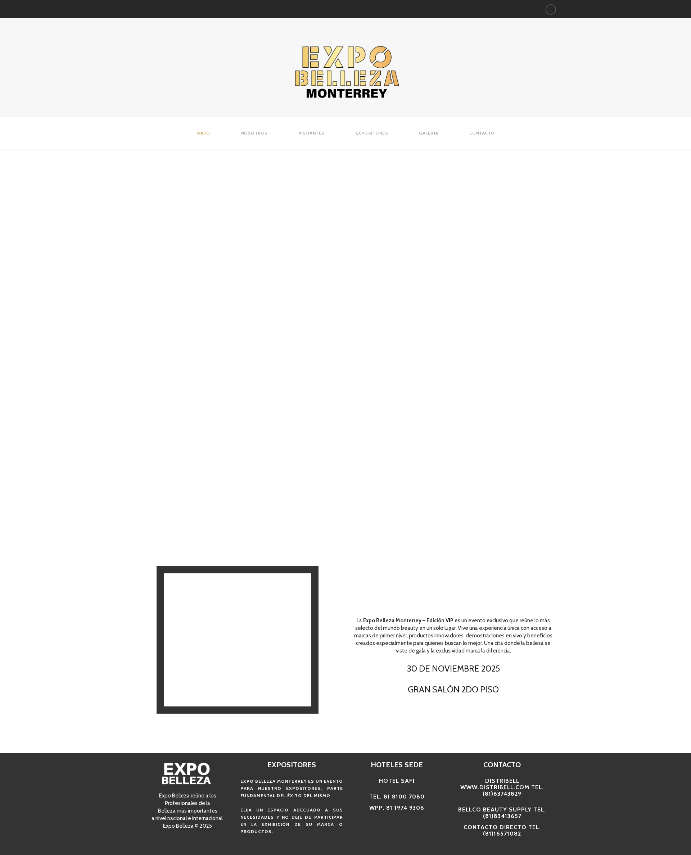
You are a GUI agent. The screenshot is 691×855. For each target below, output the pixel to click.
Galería (428, 133)
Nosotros (254, 133)
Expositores (372, 133)
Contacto (482, 133)
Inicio (203, 133)
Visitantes (312, 133)
